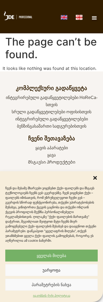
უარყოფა (51, 270)
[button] (95, 178)
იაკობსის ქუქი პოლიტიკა (51, 296)
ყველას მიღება (51, 255)
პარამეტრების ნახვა (51, 284)
